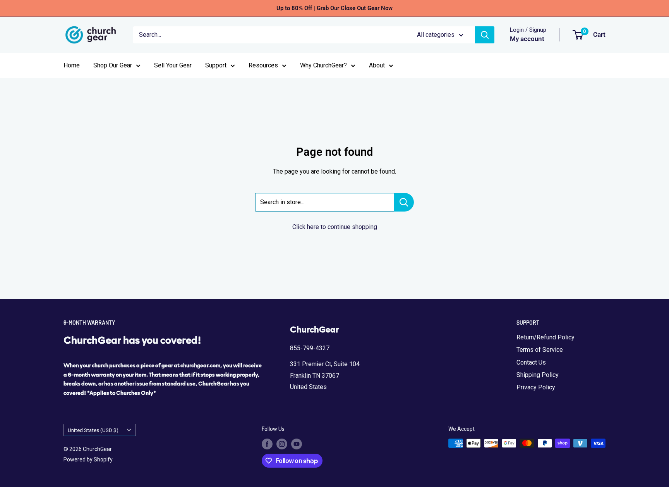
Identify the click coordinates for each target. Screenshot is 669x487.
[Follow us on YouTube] (296, 444)
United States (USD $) (93, 430)
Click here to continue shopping (334, 227)
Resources (263, 65)
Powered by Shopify (88, 459)
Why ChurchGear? (323, 65)
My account (527, 39)
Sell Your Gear (173, 65)
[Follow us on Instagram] (281, 444)
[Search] (484, 34)
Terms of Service (539, 349)
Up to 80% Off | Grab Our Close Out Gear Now (334, 8)
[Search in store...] (404, 202)
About (377, 65)
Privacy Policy (535, 387)
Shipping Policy (537, 375)
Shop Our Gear (112, 65)
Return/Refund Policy (545, 337)
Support (215, 65)
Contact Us (531, 362)
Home (71, 65)
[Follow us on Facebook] (267, 444)
